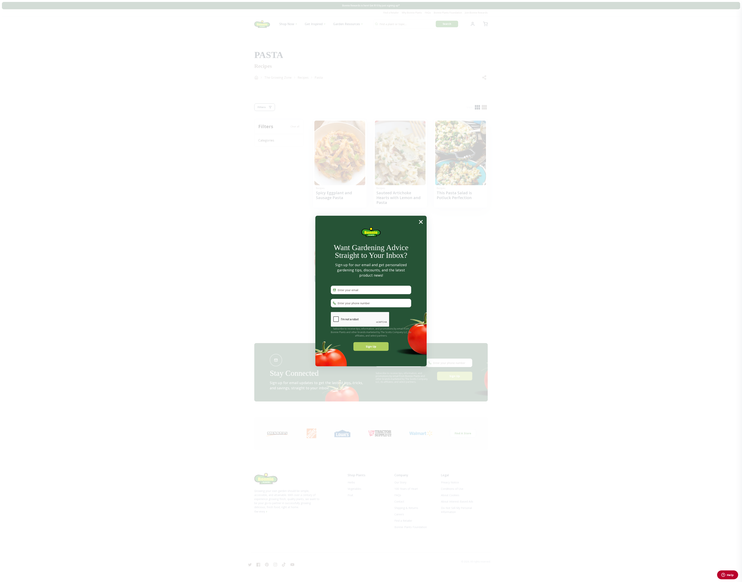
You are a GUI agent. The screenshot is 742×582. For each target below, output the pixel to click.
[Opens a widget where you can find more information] (727, 575)
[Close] (421, 222)
